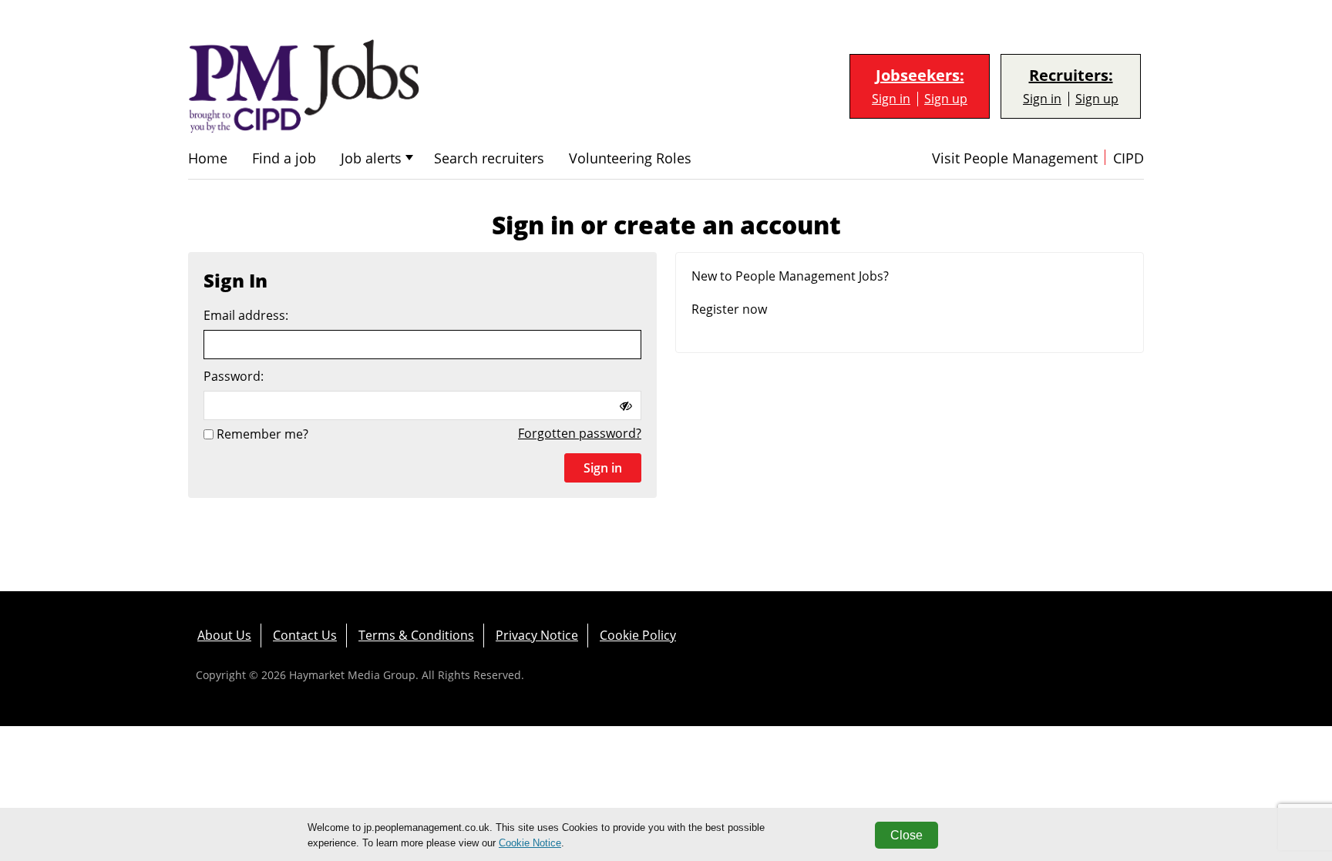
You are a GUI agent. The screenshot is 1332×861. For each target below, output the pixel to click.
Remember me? (262, 433)
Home (207, 158)
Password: (234, 376)
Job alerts (371, 158)
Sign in (891, 99)
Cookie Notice (530, 843)
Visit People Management (1015, 158)
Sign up (945, 99)
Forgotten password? (579, 433)
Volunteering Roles (630, 158)
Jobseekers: (920, 75)
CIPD (1128, 158)
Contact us (305, 635)
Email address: (246, 316)
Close (906, 835)
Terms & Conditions (416, 635)
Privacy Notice (537, 635)
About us (224, 635)
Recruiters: (1071, 75)
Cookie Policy (638, 635)
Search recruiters (489, 158)
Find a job (284, 158)
